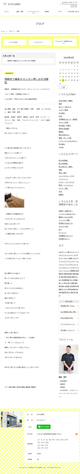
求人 (60, 229)
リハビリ (66, 271)
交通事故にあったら (66, 236)
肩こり (61, 283)
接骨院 (69, 277)
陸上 (68, 292)
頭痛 (71, 292)
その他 (61, 147)
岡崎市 (33, 387)
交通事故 (73, 271)
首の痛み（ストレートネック (69, 330)
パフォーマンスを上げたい (68, 141)
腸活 (76, 283)
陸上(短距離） (64, 160)
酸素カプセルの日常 (66, 217)
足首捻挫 (73, 286)
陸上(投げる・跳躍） (66, 167)
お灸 (60, 252)
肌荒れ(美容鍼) (64, 129)
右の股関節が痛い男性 (68, 312)
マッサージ (73, 267)
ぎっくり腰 (65, 252)
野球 (69, 289)
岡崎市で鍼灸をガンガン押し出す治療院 (22, 61)
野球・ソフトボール (66, 185)
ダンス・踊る (63, 188)
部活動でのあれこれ (66, 223)
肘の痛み (62, 144)
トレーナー (72, 261)
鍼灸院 (64, 292)
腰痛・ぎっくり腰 (65, 138)
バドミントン (63, 179)
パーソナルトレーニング (33, 12)
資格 (14, 387)
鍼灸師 (28, 387)
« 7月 (63, 87)
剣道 (77, 271)
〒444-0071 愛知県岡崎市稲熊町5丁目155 (49, 434)
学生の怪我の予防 (66, 318)
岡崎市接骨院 (68, 274)
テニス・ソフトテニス (66, 182)
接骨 (65, 277)
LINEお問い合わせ (73, 11)
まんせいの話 (63, 226)
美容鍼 (47, 11)
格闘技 (61, 194)
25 (63, 80)
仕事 (10, 387)
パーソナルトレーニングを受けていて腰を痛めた (69, 324)
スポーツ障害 (63, 110)
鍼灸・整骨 (20, 11)
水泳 (60, 191)
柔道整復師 (65, 280)
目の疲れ (62, 113)
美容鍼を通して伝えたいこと (69, 306)
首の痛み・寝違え (65, 125)
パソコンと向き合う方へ (67, 214)
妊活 (60, 116)
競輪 (60, 170)
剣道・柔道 (63, 173)
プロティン (65, 267)
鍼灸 (74, 289)
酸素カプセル (63, 289)
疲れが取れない (64, 135)
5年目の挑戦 (20, 387)
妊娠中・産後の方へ (66, 211)
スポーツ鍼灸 (68, 258)
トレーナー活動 (64, 220)
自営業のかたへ (64, 239)
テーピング (64, 261)
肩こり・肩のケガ (65, 107)
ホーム (7, 11)
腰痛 (72, 283)
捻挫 (62, 277)
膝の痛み (62, 286)
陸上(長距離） (64, 163)
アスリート (73, 252)
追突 (77, 286)
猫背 (60, 104)
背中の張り (67, 283)
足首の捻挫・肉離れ (66, 101)
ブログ (60, 11)
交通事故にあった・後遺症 (68, 119)
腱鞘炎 (61, 132)
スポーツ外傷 (63, 122)
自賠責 (67, 286)
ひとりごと (63, 233)
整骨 (73, 277)
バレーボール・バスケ (66, 176)
